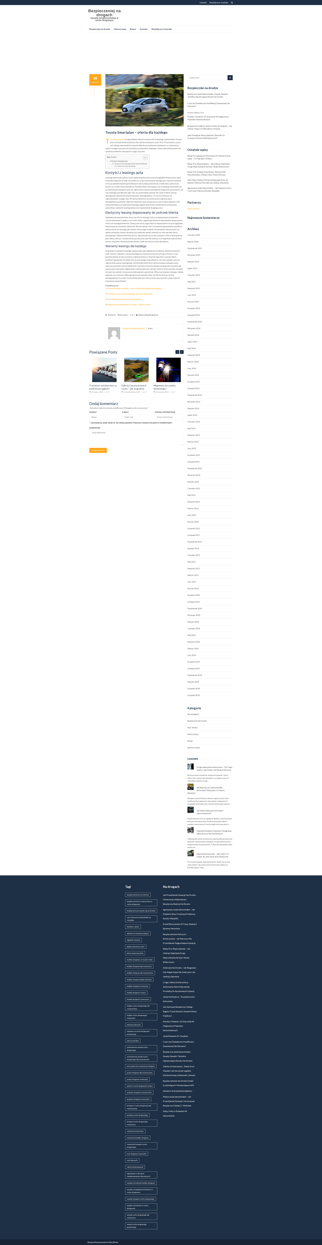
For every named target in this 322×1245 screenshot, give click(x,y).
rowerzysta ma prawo (135, 1131)
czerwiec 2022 (193, 488)
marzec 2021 (193, 575)
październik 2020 (194, 608)
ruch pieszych (132, 1160)
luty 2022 (191, 515)
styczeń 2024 (193, 375)
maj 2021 (191, 562)
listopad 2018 (193, 695)
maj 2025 (191, 282)
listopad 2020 (193, 602)
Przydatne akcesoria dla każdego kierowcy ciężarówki (129, 294)
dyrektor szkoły (133, 927)
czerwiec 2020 (193, 628)
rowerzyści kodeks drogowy (138, 1138)
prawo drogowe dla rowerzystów (140, 1073)
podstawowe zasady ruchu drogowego (137, 1048)
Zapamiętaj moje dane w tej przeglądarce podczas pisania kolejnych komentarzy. (132, 423)
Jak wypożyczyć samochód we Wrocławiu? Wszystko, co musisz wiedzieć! (206, 790)
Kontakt (203, 2)
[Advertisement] (161, 53)
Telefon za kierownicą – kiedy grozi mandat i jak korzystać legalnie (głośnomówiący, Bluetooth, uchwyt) (179, 1070)
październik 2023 (194, 395)
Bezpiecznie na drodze (99, 29)
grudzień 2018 (193, 688)
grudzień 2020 (193, 595)
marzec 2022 (193, 508)
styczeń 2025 (193, 302)
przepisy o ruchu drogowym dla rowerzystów (139, 1107)
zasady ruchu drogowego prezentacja (137, 1225)
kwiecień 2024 (193, 355)
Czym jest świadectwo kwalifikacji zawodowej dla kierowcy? (208, 104)
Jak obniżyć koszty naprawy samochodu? (124, 299)
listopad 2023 (193, 388)
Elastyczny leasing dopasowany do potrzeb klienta (131, 163)
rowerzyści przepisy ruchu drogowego (137, 1145)
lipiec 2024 (192, 342)
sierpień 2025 (193, 262)
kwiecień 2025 (193, 288)
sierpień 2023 (193, 408)
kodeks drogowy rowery (136, 993)
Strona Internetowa (165, 412)
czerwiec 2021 (193, 555)
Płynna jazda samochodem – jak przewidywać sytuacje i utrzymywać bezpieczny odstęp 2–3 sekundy (179, 1101)
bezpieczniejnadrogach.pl (147, 315)
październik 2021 (194, 542)
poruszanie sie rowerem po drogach (141, 1066)
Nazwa (93, 412)
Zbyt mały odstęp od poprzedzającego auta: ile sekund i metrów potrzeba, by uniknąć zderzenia (207, 181)
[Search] (230, 77)
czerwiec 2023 (193, 422)
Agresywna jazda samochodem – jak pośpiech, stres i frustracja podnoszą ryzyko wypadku (209, 189)
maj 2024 (191, 348)
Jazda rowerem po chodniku (175, 1036)
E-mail (125, 412)
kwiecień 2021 (193, 568)
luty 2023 (191, 448)
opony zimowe (193, 208)
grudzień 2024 (193, 308)
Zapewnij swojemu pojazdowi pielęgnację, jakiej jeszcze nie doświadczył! (214, 832)
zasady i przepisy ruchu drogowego (140, 1199)
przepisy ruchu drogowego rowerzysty (137, 1123)
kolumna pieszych (134, 1025)
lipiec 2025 (192, 268)
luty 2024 (191, 368)
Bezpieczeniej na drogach (104, 13)
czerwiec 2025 (193, 275)
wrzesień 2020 (193, 615)
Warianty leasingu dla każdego (126, 166)
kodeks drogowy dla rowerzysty (139, 966)
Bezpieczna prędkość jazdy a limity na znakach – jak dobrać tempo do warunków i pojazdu (209, 127)
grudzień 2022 (193, 455)
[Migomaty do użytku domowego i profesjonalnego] (168, 370)
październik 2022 (194, 468)
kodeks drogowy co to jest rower (140, 960)
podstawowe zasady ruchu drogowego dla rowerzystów (138, 1058)
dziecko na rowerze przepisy (138, 933)
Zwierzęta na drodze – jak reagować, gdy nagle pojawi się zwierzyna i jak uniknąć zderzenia (179, 972)
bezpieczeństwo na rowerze (138, 895)
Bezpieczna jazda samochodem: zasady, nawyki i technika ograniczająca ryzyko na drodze (207, 95)
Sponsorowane (193, 747)
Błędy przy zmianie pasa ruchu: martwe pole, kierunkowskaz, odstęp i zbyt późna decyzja (206, 173)
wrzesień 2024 (193, 328)
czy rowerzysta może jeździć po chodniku (139, 918)
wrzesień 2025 (193, 255)
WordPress (113, 1242)
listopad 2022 (193, 462)
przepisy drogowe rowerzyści (138, 1099)
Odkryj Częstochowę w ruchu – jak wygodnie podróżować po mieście (134, 388)
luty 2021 (191, 582)
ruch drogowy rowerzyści (136, 1154)
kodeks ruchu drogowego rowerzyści (137, 1016)
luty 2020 (191, 655)
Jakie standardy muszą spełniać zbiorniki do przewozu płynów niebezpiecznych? (206, 136)
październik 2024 (194, 322)
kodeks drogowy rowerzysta (138, 999)
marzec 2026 (193, 241)
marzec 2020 (193, 648)
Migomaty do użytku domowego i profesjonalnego (164, 388)
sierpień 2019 (193, 682)
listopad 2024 (193, 315)
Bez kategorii (193, 714)
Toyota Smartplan (117, 139)
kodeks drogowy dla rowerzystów (140, 973)
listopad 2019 (193, 668)
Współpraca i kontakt (218, 2)
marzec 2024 (193, 362)
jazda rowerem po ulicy (136, 946)
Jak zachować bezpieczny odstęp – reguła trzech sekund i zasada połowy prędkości (180, 1011)
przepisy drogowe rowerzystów (139, 1092)
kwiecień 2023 (193, 435)
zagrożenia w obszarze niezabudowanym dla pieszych (138, 1174)
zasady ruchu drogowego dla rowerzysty (138, 1216)
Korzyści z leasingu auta (119, 161)
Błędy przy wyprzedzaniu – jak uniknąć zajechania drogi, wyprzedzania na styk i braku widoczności (208, 165)
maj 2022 (191, 495)
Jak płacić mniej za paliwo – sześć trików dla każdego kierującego (134, 288)
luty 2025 (191, 295)
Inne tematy (192, 727)
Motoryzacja (120, 29)
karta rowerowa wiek (135, 953)
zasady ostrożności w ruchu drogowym (137, 1206)
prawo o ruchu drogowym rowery (140, 1086)
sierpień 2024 (193, 335)
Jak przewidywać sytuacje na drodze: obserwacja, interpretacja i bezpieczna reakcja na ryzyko (179, 899)
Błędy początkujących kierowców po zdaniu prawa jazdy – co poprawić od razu (208, 157)
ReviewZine (92, 1242)
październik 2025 (194, 248)
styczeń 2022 (193, 522)
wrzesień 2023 (193, 402)
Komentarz (94, 428)
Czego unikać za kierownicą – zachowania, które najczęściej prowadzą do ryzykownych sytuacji (178, 986)
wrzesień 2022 (193, 475)
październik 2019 (194, 675)
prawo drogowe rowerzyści (137, 1079)
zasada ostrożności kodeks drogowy (141, 1183)
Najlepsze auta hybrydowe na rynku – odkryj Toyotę (128, 304)
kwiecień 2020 (193, 642)
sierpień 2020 (193, 622)
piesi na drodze (133, 1041)
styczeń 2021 (193, 588)
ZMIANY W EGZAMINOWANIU (177, 1091)
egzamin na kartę (133, 940)
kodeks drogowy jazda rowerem (139, 979)
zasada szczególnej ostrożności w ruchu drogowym (140, 1190)
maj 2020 (191, 635)
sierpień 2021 (193, 548)
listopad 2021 (193, 535)
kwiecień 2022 (193, 502)
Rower (133, 29)
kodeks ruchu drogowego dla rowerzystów (138, 1007)
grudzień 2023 (193, 382)
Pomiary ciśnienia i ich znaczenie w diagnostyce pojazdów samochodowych (208, 118)
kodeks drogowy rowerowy (137, 986)
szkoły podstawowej (135, 1167)
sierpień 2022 (193, 482)
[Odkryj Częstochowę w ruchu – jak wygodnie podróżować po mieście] (136, 370)
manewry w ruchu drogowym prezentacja (138, 1032)
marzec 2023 (193, 442)
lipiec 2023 (192, 415)
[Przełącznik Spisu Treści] (144, 158)
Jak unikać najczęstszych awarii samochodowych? (210, 811)
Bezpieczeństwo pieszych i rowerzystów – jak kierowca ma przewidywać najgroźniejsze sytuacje (179, 938)
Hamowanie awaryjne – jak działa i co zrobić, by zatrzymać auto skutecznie (213, 855)
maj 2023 (191, 428)
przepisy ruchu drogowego (137, 1115)
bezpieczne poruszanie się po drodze (141, 911)
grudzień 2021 (193, 528)
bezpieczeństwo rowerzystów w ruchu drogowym (139, 902)
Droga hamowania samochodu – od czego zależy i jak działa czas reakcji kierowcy (214, 768)
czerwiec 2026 (193, 235)
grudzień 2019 (193, 662)
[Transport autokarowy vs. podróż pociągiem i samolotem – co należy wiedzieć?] (104, 370)
